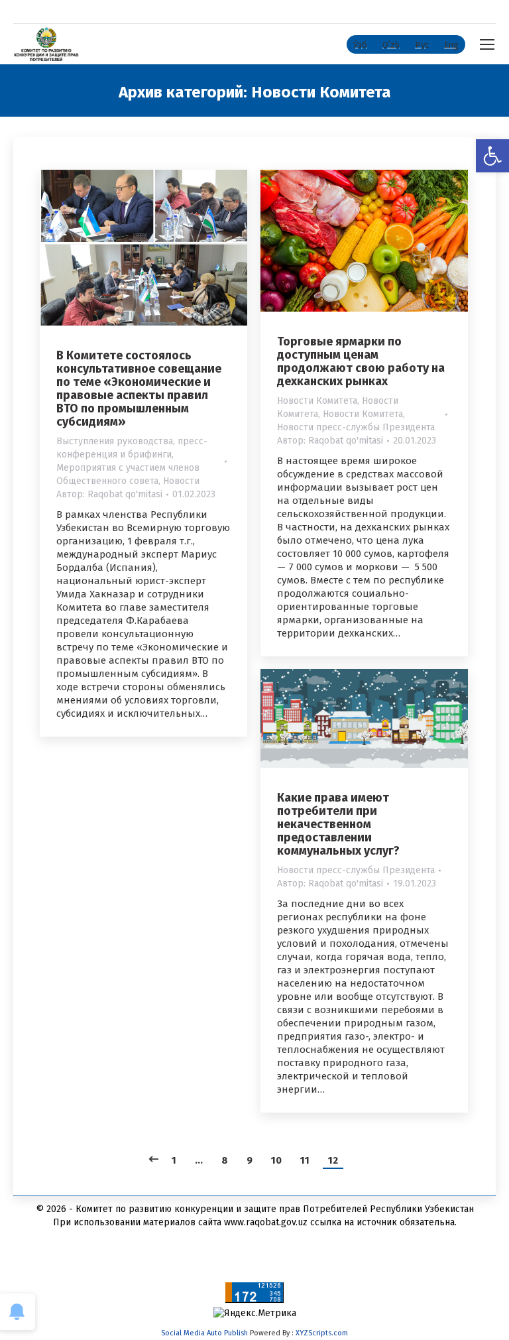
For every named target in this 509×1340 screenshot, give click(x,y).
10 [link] (276, 1160)
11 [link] (305, 1160)
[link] (492, 155)
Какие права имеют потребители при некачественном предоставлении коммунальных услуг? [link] (338, 824)
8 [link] (224, 1160)
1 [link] (174, 1160)
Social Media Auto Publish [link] (204, 1333)
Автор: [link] (109, 494)
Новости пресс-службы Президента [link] (356, 427)
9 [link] (250, 1160)
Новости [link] (181, 481)
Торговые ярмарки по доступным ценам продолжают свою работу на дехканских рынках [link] (361, 361)
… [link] (199, 1160)
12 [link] (333, 1160)
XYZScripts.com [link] (322, 1333)
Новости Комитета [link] (317, 400)
